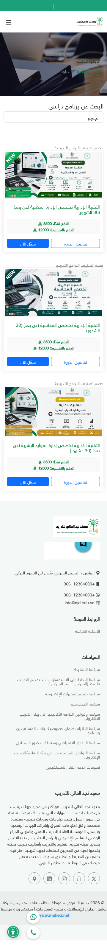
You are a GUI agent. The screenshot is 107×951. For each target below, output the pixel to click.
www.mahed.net (53, 914)
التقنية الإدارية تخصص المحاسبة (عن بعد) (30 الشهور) (58, 327)
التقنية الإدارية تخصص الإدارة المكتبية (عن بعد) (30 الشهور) (57, 209)
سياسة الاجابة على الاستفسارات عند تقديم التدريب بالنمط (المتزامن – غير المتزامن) (58, 681)
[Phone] (33, 932)
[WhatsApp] (33, 917)
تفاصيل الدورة (75, 243)
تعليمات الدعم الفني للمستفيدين (73, 766)
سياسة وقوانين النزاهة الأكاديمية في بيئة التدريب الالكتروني (60, 715)
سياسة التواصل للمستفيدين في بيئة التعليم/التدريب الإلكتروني (57, 754)
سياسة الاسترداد (86, 669)
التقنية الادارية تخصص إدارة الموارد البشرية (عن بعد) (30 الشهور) (56, 447)
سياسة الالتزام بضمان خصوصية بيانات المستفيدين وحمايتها (58, 730)
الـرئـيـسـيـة (86, 70)
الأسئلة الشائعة (87, 631)
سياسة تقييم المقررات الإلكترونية (72, 693)
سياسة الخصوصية (85, 703)
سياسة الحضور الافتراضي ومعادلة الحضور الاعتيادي (58, 742)
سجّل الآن (28, 243)
